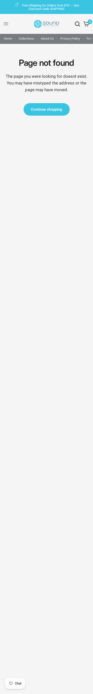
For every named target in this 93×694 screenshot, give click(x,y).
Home (8, 38)
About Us (47, 38)
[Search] (77, 24)
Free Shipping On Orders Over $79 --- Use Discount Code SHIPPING (50, 7)
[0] (85, 24)
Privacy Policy (70, 38)
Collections (26, 38)
